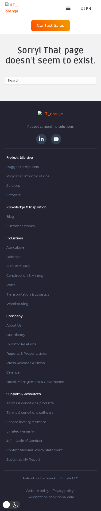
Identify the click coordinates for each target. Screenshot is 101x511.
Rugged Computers (22, 167)
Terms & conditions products (30, 403)
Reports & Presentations (26, 353)
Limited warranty (20, 431)
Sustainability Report (23, 459)
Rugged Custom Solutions (27, 176)
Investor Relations (21, 344)
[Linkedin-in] (41, 139)
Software (13, 195)
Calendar (13, 372)
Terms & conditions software (29, 412)
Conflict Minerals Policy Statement (34, 450)
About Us (14, 325)
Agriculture (15, 247)
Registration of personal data (51, 497)
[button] (54, 8)
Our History (15, 335)
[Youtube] (56, 139)
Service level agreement (26, 422)
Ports (10, 285)
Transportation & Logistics (27, 294)
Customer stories (20, 226)
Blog (10, 217)
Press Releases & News (25, 363)
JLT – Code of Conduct (24, 441)
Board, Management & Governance (35, 382)
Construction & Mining (24, 275)
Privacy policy (63, 491)
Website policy (37, 491)
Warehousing (17, 304)
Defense (13, 257)
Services (13, 185)
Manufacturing (18, 266)
